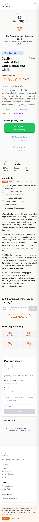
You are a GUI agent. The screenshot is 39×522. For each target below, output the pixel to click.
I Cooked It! (19, 411)
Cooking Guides (7, 474)
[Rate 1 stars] (5, 79)
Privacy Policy (6, 489)
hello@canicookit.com (9, 498)
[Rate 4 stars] (16, 79)
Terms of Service (8, 486)
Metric (5, 182)
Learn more (15, 518)
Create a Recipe (7, 471)
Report (33, 58)
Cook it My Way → (19, 317)
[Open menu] (35, 4)
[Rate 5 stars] (20, 79)
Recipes (4, 468)
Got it (6, 518)
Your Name (8, 388)
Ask (33, 308)
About (4, 477)
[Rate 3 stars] (12, 79)
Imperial (11, 182)
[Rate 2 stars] (8, 79)
